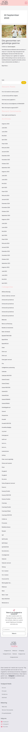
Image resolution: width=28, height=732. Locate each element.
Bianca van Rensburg (7, 323)
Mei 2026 (4, 135)
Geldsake (4, 371)
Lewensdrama (5, 451)
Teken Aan (4, 706)
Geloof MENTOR (6, 387)
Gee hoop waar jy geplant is (8, 99)
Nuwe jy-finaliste (6, 499)
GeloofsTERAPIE (6, 399)
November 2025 (6, 159)
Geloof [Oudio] (5, 379)
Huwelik (4, 419)
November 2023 (6, 255)
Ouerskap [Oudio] (6, 507)
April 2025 (4, 187)
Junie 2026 (4, 131)
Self (3, 535)
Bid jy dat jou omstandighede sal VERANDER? (13, 103)
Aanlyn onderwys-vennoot (8, 295)
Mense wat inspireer (7, 463)
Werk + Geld (5, 594)
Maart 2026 (5, 143)
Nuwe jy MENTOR (6, 495)
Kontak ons (4, 694)
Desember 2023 (6, 251)
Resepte (4, 531)
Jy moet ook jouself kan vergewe (10, 95)
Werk (3, 590)
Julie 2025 (4, 175)
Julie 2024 (4, 223)
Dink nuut (4, 351)
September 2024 (6, 215)
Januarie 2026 (5, 151)
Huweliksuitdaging (6, 427)
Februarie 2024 (5, 243)
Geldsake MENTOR (6, 375)
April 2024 (4, 235)
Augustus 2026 (5, 123)
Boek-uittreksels (6, 331)
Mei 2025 (4, 183)
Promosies (4, 523)
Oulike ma (4, 46)
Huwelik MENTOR (6, 423)
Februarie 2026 (5, 147)
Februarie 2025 (5, 195)
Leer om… (4, 443)
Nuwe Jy (4, 487)
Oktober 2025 (5, 163)
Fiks (3, 363)
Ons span (4, 691)
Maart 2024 (5, 239)
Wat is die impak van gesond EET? (10, 107)
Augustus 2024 (5, 219)
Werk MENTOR (6, 598)
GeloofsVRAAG (6, 403)
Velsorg (4, 567)
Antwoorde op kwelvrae (8, 299)
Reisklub (15, 653)
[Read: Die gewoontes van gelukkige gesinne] (14, 31)
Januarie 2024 (5, 247)
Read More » (5, 65)
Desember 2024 (6, 203)
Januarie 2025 (5, 199)
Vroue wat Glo (5, 578)
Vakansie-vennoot (6, 563)
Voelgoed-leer (21, 653)
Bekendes (4, 319)
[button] (26, 3)
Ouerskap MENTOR (7, 515)
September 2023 (6, 263)
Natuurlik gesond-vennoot (8, 483)
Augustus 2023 (5, 267)
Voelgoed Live (7, 650)
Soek (3, 80)
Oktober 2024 (5, 211)
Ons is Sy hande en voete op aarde (10, 91)
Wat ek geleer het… (6, 582)
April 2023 (4, 283)
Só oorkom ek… (5, 551)
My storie (4, 479)
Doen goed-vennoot (7, 359)
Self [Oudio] (5, 539)
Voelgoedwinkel (14, 657)
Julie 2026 (4, 127)
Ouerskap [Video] (6, 511)
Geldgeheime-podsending (8, 367)
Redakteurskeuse (6, 527)
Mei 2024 (4, 231)
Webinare (4, 586)
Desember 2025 (6, 155)
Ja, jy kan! (4, 431)
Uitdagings (21, 650)
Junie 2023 (4, 275)
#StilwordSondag (6, 291)
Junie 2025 (4, 179)
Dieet (3, 347)
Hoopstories (5, 415)
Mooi (3, 467)
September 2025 (6, 167)
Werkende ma (5, 602)
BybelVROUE (5, 343)
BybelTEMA (5, 339)
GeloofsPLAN (5, 395)
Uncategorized (5, 555)
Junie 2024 (4, 227)
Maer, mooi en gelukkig (7, 459)
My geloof (4, 471)
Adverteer (4, 697)
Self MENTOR (5, 547)
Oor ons (4, 687)
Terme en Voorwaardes (7, 710)
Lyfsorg (3, 455)
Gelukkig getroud (6, 407)
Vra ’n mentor (5, 570)
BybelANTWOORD (6, 335)
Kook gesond (5, 435)
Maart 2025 (5, 191)
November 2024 (6, 207)
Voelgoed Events (7, 653)
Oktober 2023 (5, 259)
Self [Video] (4, 543)
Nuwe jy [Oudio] (6, 491)
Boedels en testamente (7, 327)
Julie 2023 (4, 271)
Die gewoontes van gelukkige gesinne (11, 41)
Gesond (4, 411)
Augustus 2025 (5, 171)
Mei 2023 (4, 279)
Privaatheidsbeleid (6, 713)
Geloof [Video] (5, 383)
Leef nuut (4, 439)
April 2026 (4, 139)
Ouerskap (4, 503)
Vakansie (4, 559)
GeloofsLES (4, 391)
